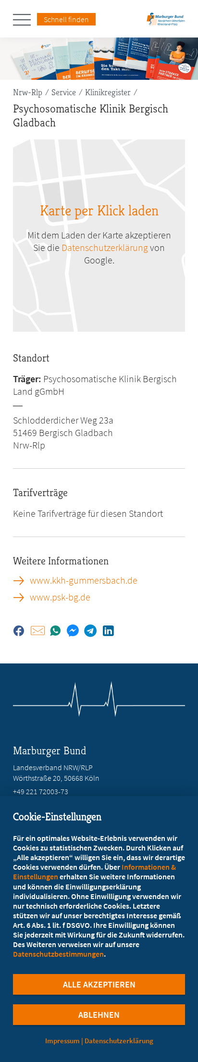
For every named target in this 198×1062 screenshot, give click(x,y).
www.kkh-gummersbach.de (83, 580)
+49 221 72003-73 (40, 791)
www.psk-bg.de (60, 597)
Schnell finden (66, 19)
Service (63, 92)
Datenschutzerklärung (105, 247)
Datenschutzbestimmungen (58, 954)
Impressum (62, 1040)
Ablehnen (99, 1014)
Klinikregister (108, 92)
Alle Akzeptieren (99, 984)
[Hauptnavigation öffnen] (25, 20)
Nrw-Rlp (27, 92)
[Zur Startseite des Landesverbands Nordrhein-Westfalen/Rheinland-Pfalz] (166, 22)
